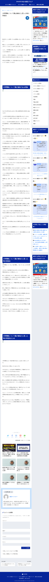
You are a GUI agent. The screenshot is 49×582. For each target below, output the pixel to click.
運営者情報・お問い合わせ (24, 578)
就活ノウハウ (32, 4)
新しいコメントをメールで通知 (11, 551)
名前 (4, 530)
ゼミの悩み (35, 91)
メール (4, 536)
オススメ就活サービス (22, 4)
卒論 (34, 99)
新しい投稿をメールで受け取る (11, 553)
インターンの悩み (37, 83)
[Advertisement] (16, 30)
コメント (5, 520)
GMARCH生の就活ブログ (24, 1)
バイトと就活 (36, 94)
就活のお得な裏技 (40, 4)
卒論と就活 (35, 102)
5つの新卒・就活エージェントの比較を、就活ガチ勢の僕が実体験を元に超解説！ (40, 248)
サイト (4, 542)
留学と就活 (35, 115)
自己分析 (35, 118)
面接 (29, 440)
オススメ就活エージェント (10, 4)
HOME (25, 574)
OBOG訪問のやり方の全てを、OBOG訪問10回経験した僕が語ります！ (40, 242)
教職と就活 (35, 110)
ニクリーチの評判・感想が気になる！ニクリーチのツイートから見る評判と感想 (40, 236)
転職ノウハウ (36, 120)
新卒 (34, 112)
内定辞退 (35, 96)
